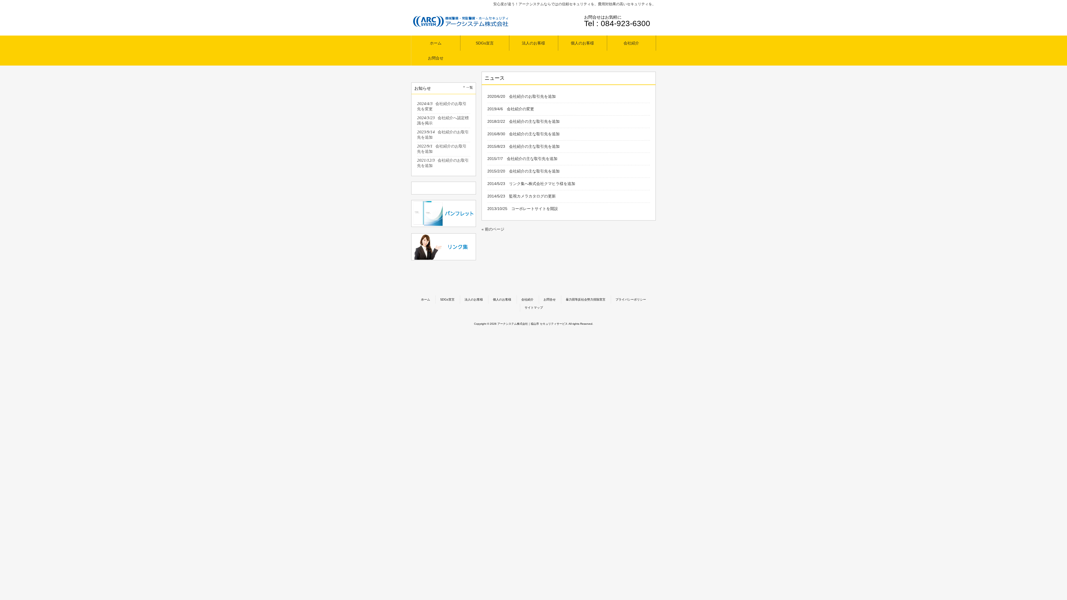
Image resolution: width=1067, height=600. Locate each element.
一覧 (469, 87)
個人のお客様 (502, 299)
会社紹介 (527, 299)
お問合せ (550, 299)
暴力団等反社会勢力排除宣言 (585, 299)
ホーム (425, 299)
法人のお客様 (474, 299)
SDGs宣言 (447, 299)
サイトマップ (534, 307)
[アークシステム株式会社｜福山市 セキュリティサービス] (461, 25)
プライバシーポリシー (630, 299)
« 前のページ (493, 229)
